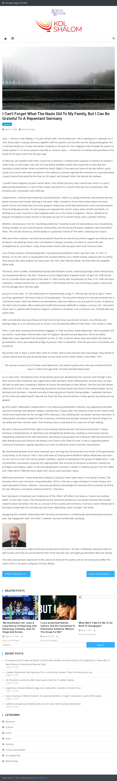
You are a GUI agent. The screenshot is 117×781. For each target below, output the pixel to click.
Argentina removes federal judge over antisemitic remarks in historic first (43, 688)
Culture (9, 727)
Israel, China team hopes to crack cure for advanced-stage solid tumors (102, 573)
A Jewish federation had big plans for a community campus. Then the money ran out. (49, 672)
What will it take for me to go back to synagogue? (96, 624)
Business (10, 721)
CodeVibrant (42, 777)
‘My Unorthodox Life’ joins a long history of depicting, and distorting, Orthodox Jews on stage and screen (19, 627)
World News (12, 761)
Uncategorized (13, 755)
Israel (8, 732)
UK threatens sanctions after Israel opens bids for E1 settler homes (40, 680)
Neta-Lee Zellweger (11, 640)
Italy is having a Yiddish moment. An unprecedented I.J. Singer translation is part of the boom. (54, 695)
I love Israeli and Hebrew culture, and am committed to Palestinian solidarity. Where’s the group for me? (58, 627)
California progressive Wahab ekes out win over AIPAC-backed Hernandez (43, 703)
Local (8, 738)
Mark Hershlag (28, 129)
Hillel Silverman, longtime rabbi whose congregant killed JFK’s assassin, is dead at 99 (18, 573)
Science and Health (15, 749)
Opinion (7, 124)
